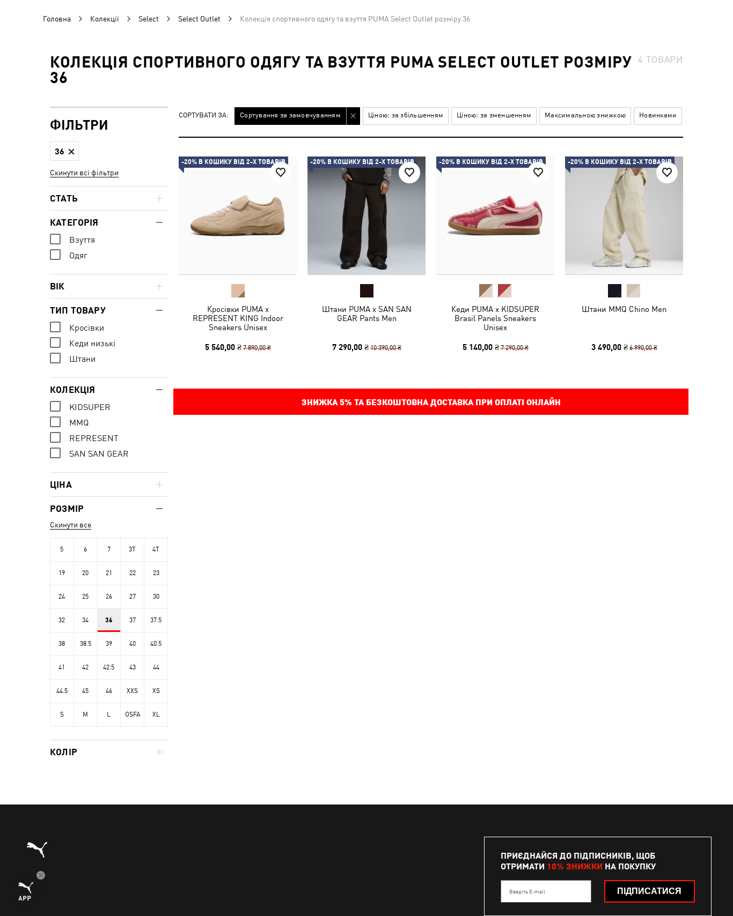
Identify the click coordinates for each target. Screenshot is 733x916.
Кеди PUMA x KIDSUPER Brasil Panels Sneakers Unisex (495, 318)
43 (132, 667)
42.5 (108, 667)
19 (61, 573)
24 (61, 596)
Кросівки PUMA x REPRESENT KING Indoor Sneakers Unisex (238, 318)
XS (156, 691)
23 (156, 573)
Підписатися (649, 891)
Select (148, 18)
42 (85, 667)
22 (132, 573)
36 (109, 620)
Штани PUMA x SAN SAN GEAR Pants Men (367, 313)
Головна (57, 18)
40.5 (156, 643)
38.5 (85, 643)
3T (132, 549)
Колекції (104, 18)
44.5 (62, 691)
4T (155, 549)
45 (85, 691)
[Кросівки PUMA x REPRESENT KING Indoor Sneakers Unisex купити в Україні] (238, 215)
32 (61, 620)
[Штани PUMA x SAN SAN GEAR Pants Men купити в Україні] (366, 215)
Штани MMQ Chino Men (624, 309)
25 (85, 596)
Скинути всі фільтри (84, 172)
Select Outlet (199, 18)
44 (156, 667)
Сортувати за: (204, 115)
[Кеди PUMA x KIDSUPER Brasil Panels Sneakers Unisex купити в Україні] (495, 215)
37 (132, 620)
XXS (132, 691)
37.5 (156, 620)
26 (109, 596)
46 (109, 691)
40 (132, 643)
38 (61, 643)
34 (85, 620)
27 (132, 596)
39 (109, 643)
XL (156, 714)
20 (85, 573)
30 (156, 596)
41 (61, 667)
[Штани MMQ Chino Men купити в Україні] (624, 215)
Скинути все (70, 524)
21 (109, 573)
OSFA (132, 714)
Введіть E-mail (527, 891)
